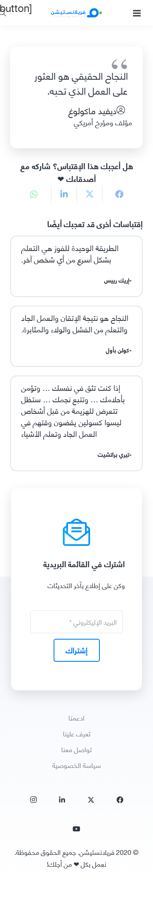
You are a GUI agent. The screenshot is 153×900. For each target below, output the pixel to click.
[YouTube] (76, 829)
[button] (137, 13)
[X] (91, 800)
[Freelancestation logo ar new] (76, 12)
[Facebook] (120, 800)
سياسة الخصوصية (76, 764)
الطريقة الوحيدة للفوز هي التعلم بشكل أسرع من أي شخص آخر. (70, 253)
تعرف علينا (77, 733)
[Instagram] (33, 800)
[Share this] (115, 194)
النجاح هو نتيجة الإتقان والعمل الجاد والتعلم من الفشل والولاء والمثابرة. (74, 323)
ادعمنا (76, 717)
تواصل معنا (76, 748)
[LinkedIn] (62, 800)
